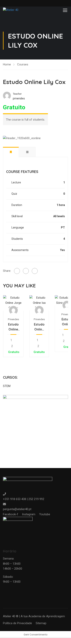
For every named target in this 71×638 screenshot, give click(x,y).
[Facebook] (17, 271)
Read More (13, 302)
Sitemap (41, 623)
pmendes (13, 319)
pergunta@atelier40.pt (17, 509)
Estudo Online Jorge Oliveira (13, 327)
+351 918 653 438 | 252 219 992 (23, 499)
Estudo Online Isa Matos (39, 327)
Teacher (17, 93)
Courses (22, 64)
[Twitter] (26, 271)
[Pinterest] (35, 271)
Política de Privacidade (17, 623)
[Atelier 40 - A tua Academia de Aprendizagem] (16, 10)
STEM (6, 386)
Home (7, 64)
